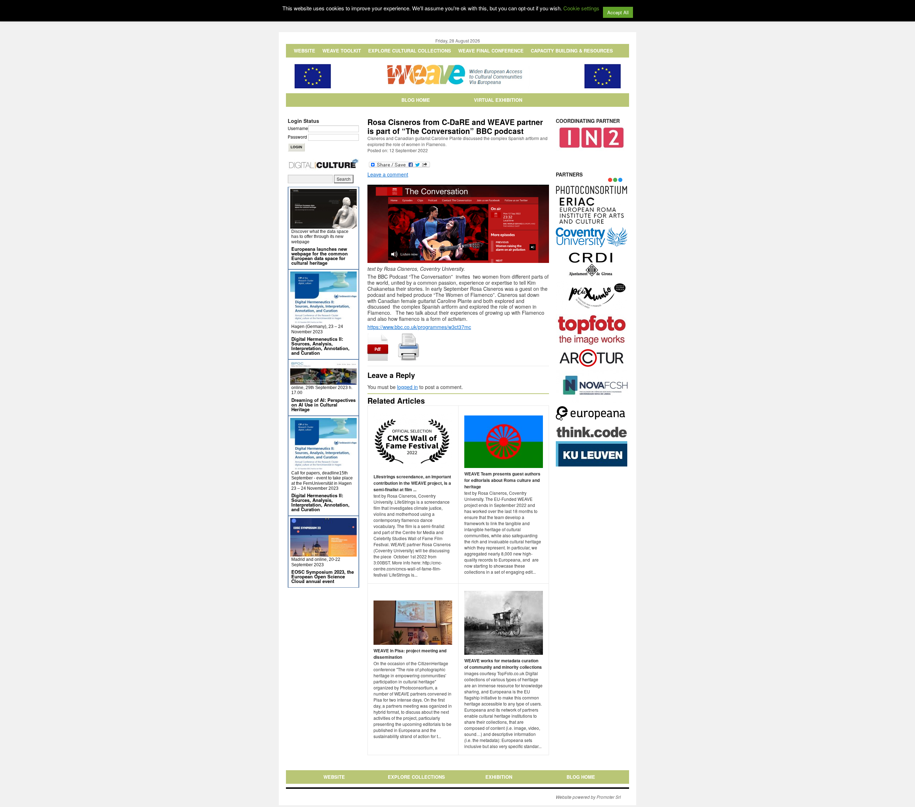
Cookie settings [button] (581, 8)
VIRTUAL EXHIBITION (498, 99)
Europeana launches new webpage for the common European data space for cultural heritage (319, 255)
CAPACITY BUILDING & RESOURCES (572, 50)
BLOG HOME (415, 99)
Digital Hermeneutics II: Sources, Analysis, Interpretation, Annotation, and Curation (320, 345)
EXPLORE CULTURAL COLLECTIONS (409, 50)
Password (297, 137)
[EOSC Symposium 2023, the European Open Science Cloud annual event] (323, 554)
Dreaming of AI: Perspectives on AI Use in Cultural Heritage (323, 405)
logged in (407, 386)
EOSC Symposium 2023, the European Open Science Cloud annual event (322, 576)
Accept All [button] (618, 12)
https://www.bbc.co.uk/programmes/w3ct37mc (419, 326)
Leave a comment (387, 174)
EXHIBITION (498, 776)
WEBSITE (304, 50)
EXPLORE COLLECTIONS (416, 776)
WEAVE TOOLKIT (341, 50)
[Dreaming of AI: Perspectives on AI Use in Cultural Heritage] (323, 382)
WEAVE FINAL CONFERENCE (491, 50)
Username (298, 128)
